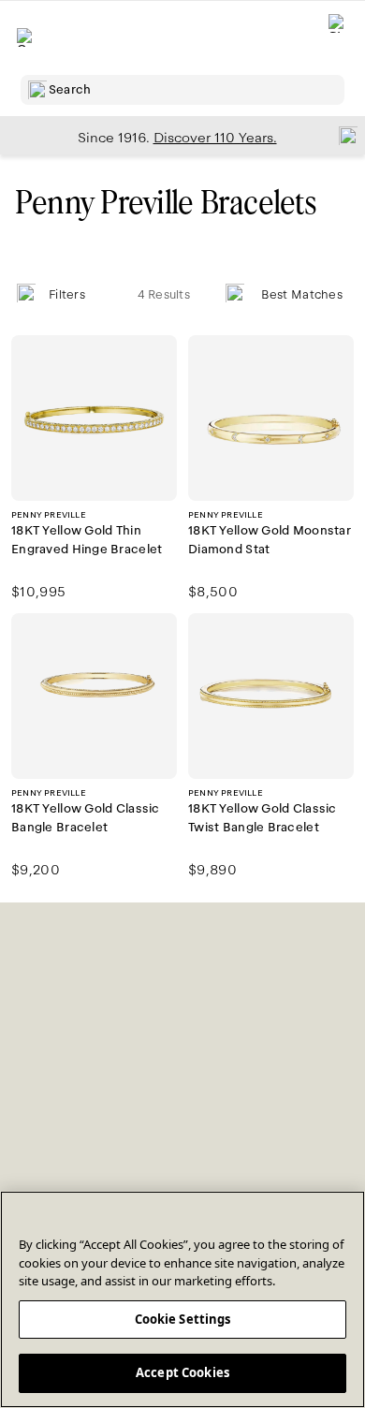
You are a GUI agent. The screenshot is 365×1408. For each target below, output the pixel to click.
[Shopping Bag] (338, 38)
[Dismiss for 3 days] (342, 135)
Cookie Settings (183, 1319)
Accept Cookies (182, 1372)
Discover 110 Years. (215, 137)
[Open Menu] (26, 37)
